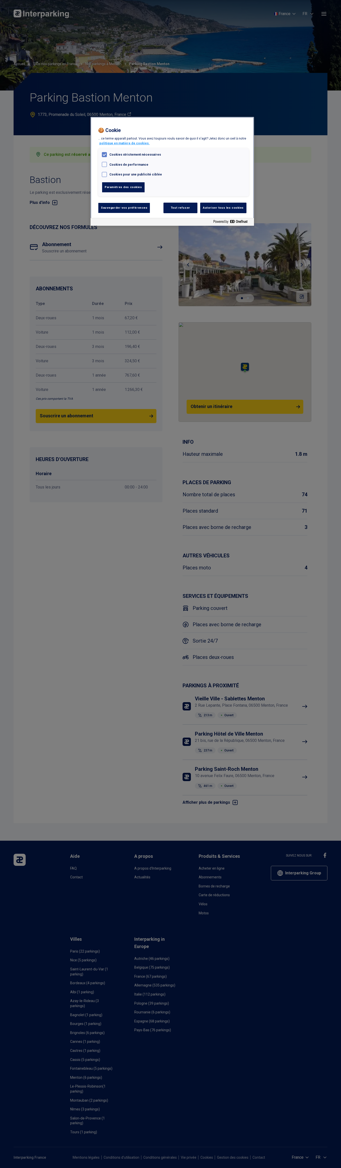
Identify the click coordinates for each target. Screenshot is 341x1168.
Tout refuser (180, 207)
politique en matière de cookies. (124, 143)
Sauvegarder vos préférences (124, 207)
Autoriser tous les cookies (223, 207)
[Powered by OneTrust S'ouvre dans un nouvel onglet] (232, 222)
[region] (172, 171)
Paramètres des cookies (123, 187)
